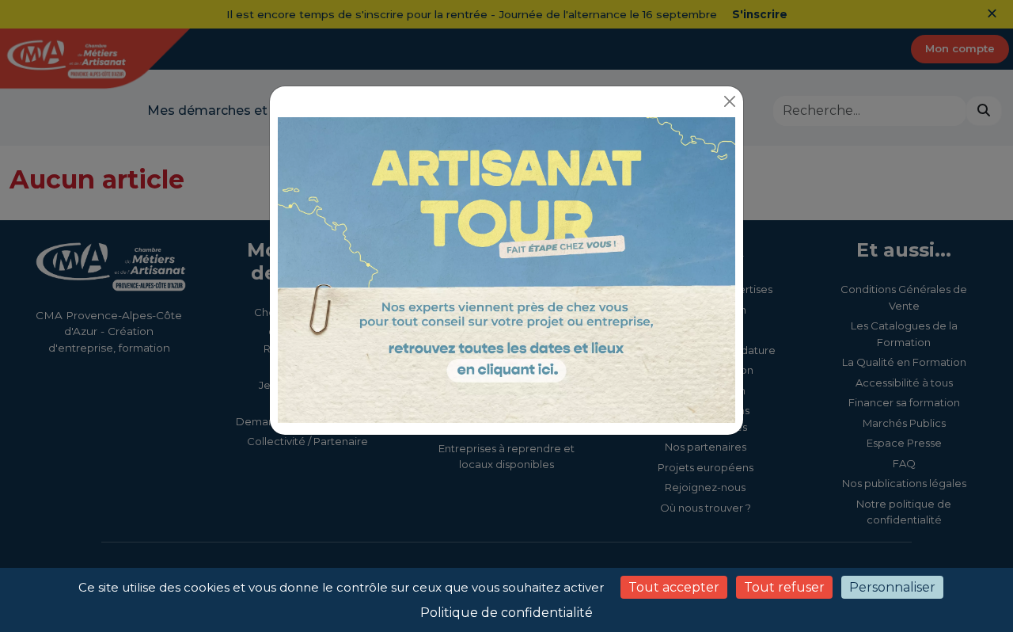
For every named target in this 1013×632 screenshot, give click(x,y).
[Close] (729, 101)
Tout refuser (784, 587)
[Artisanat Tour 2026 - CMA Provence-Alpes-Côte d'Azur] (506, 268)
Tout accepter (673, 587)
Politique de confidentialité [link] (506, 612)
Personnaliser (892, 587)
